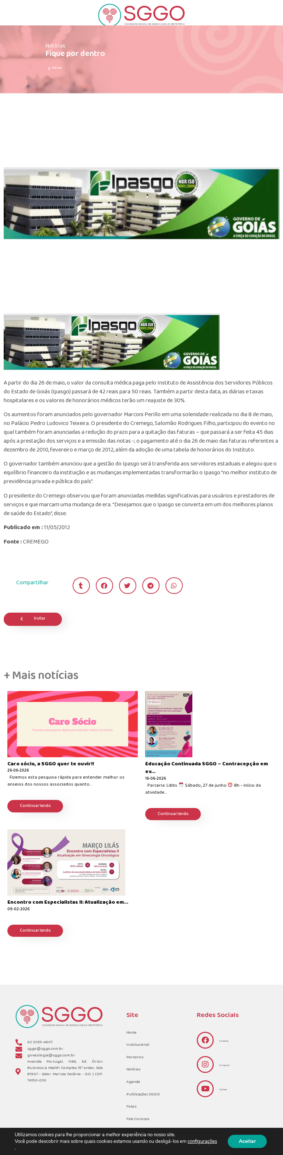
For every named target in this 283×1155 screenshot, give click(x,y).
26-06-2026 (18, 771)
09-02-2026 (18, 910)
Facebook (223, 1041)
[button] (81, 585)
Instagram (224, 1065)
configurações (202, 1141)
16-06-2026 (155, 779)
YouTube (223, 1090)
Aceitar (247, 1141)
